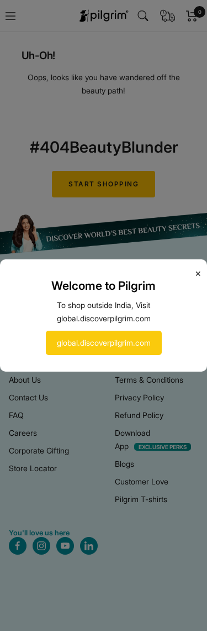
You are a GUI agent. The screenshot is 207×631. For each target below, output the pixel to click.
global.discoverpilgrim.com (104, 342)
